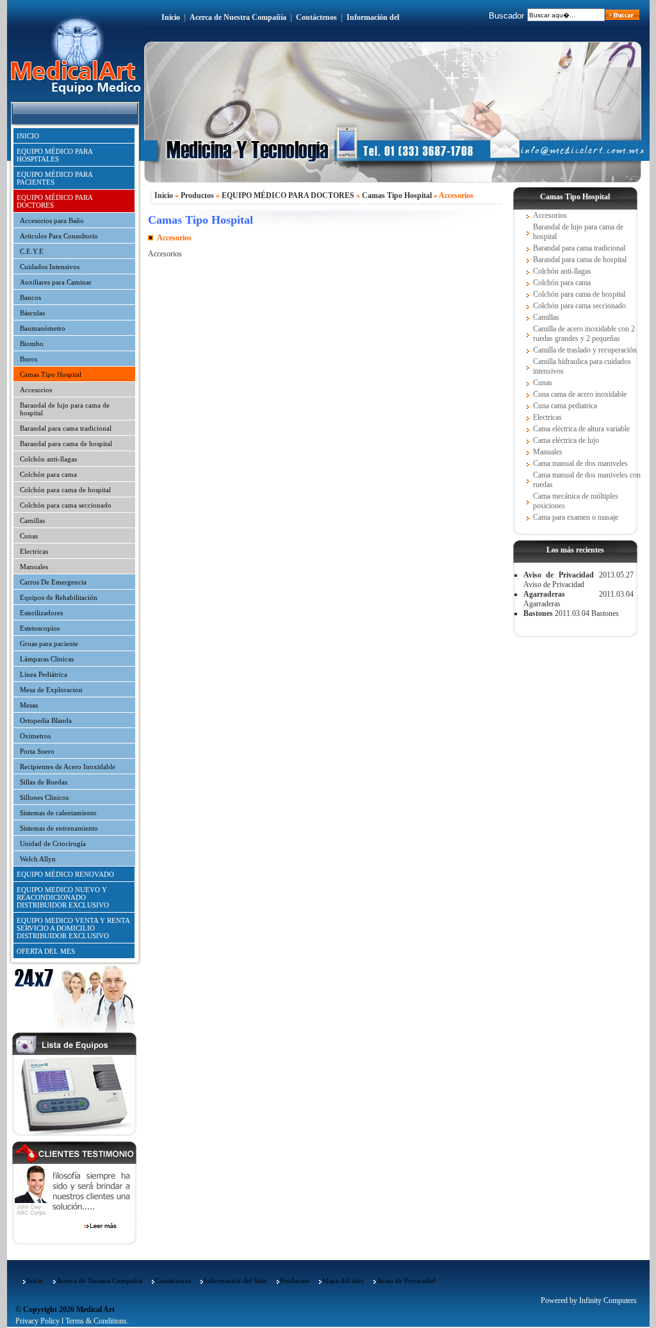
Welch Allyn (38, 859)
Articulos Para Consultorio (59, 236)
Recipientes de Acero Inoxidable (67, 766)
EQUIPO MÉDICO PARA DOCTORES (55, 201)
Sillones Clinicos (44, 797)
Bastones (538, 613)
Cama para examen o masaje (575, 517)
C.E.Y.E (32, 251)
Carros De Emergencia (53, 582)
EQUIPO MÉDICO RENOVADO (65, 874)
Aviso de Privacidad (558, 574)
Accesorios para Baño (52, 220)
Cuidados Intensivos (49, 266)
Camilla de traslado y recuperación (585, 349)
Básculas (32, 313)
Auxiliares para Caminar (56, 282)
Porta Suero (37, 751)
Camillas (32, 520)
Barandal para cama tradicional (65, 428)
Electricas (34, 551)
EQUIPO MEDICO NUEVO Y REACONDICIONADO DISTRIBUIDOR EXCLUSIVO (63, 897)
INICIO (28, 136)
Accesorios (36, 390)
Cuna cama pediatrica (565, 405)
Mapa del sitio (343, 1280)
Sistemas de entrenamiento (59, 828)
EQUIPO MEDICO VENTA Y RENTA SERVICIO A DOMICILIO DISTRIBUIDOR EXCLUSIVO (73, 928)
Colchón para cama (48, 474)
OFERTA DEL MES (46, 951)
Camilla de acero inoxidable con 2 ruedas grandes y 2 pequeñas (584, 333)
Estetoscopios (40, 628)
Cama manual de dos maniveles (580, 463)
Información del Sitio (235, 1280)
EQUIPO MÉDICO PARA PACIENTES (55, 178)
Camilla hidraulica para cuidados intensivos (582, 366)
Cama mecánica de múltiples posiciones (575, 501)
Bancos (30, 297)
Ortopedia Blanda (46, 720)
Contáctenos (316, 17)
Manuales (34, 566)
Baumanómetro (42, 328)
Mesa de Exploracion (51, 689)
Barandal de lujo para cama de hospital (65, 409)
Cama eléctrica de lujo (566, 440)
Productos (197, 195)
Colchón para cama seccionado (65, 505)
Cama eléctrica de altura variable (581, 428)
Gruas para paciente (49, 643)
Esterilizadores (41, 613)
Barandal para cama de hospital (66, 443)
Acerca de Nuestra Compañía (238, 17)
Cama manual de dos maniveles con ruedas (587, 479)
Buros (28, 359)
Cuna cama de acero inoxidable (580, 394)
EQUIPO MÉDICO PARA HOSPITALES (55, 155)
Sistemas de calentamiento (58, 813)
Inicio (170, 17)
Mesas (29, 705)
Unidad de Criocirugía (53, 843)
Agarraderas (544, 594)
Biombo (32, 343)
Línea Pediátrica (43, 674)
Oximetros (35, 736)
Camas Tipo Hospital (50, 374)
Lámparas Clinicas (47, 659)
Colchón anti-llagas (48, 459)
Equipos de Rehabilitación (58, 597)
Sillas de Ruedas (43, 782)
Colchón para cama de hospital (65, 490)
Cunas (29, 536)
